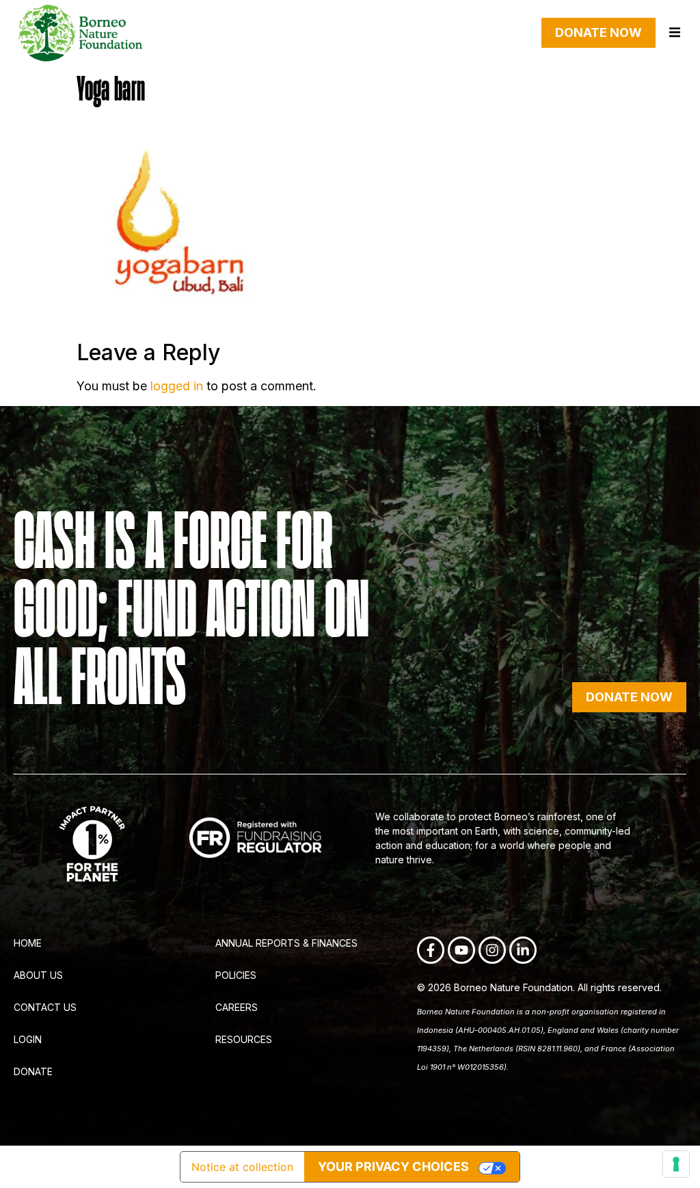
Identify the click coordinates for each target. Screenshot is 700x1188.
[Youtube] (461, 950)
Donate (33, 1071)
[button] (674, 32)
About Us (38, 975)
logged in (176, 386)
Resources (243, 1039)
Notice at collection (242, 1167)
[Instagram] (492, 950)
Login (28, 1039)
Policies (235, 975)
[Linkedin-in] (523, 950)
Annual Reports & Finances (286, 943)
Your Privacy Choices (393, 1166)
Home (28, 943)
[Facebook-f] (430, 950)
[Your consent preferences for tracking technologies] (676, 1164)
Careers (236, 1007)
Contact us (45, 1007)
